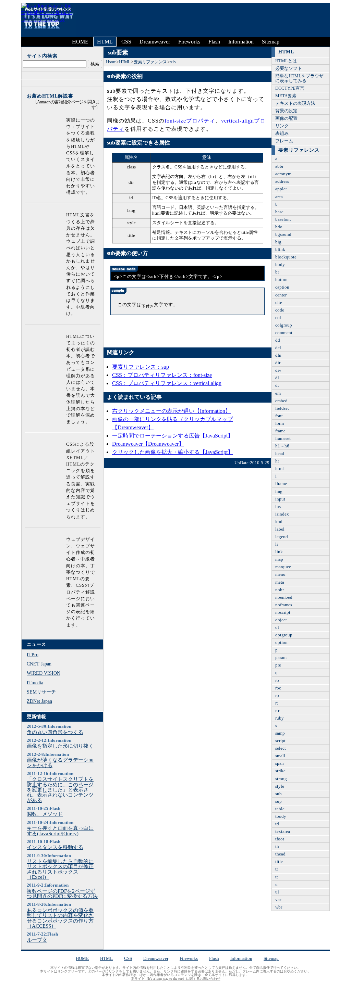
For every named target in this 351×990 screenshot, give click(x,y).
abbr (279, 166)
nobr (279, 589)
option (281, 642)
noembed (283, 597)
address (282, 181)
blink (280, 249)
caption (282, 287)
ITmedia (35, 682)
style (279, 786)
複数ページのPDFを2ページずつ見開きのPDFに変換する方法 (62, 893)
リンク (282, 126)
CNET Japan (39, 664)
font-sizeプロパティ (190, 121)
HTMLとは (286, 61)
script (280, 740)
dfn (278, 355)
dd (277, 340)
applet (281, 189)
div (278, 370)
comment (283, 332)
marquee (283, 566)
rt (276, 703)
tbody (280, 816)
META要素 (285, 95)
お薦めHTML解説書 (50, 96)
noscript (282, 612)
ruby (279, 718)
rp (277, 695)
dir (277, 362)
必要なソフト (288, 68)
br (277, 272)
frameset (283, 438)
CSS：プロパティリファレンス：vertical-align (166, 383)
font (279, 416)
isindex (282, 514)
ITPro (32, 654)
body (280, 264)
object (281, 620)
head (279, 453)
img (278, 491)
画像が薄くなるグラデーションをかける (60, 762)
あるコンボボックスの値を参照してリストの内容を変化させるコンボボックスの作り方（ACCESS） (60, 918)
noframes (283, 604)
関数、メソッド (45, 813)
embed (281, 400)
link (279, 551)
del (278, 347)
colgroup (283, 325)
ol (277, 627)
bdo (278, 227)
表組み (282, 133)
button (281, 279)
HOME (80, 42)
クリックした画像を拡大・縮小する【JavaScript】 (172, 452)
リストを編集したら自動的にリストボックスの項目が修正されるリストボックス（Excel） (60, 869)
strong (281, 778)
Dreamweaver (155, 42)
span (279, 763)
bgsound (283, 234)
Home (111, 62)
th (277, 846)
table (280, 809)
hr (277, 461)
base (279, 212)
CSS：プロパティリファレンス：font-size (162, 375)
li (276, 544)
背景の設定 (286, 111)
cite (278, 302)
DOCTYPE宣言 (289, 88)
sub (173, 62)
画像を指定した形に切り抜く (60, 745)
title (279, 861)
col (278, 317)
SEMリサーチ (41, 692)
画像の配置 (286, 118)
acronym (283, 174)
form (279, 423)
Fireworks (189, 42)
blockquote (285, 257)
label (280, 529)
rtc (277, 710)
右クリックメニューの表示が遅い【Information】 (171, 411)
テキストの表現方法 (295, 103)
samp (280, 733)
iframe (281, 483)
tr (276, 869)
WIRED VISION (43, 673)
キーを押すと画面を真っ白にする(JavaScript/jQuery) (60, 830)
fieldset (282, 408)
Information (241, 42)
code (279, 310)
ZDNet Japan (39, 701)
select (280, 748)
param (281, 657)
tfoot (279, 839)
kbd (278, 521)
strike (280, 771)
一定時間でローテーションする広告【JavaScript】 (172, 436)
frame (280, 431)
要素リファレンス (150, 62)
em (278, 393)
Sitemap (270, 42)
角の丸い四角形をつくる (55, 732)
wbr (278, 907)
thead (280, 854)
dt (277, 385)
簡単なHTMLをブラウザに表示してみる (299, 78)
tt (276, 877)
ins (278, 506)
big (278, 242)
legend (281, 536)
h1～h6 (282, 446)
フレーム (284, 141)
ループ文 (37, 939)
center (281, 295)
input (280, 499)
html (279, 468)
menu (280, 574)
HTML (105, 42)
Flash (214, 42)
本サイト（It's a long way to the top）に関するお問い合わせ (175, 978)
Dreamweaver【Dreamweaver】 (148, 444)
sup (278, 801)
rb (277, 680)
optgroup (283, 635)
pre (278, 665)
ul (277, 892)
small (280, 755)
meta (279, 582)
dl (277, 378)
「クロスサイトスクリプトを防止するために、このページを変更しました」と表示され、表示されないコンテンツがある (60, 789)
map (279, 559)
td (277, 824)
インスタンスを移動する (55, 847)
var (278, 899)
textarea (282, 831)
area (279, 196)
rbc (278, 688)
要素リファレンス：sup (140, 367)
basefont (283, 219)
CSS (126, 42)
